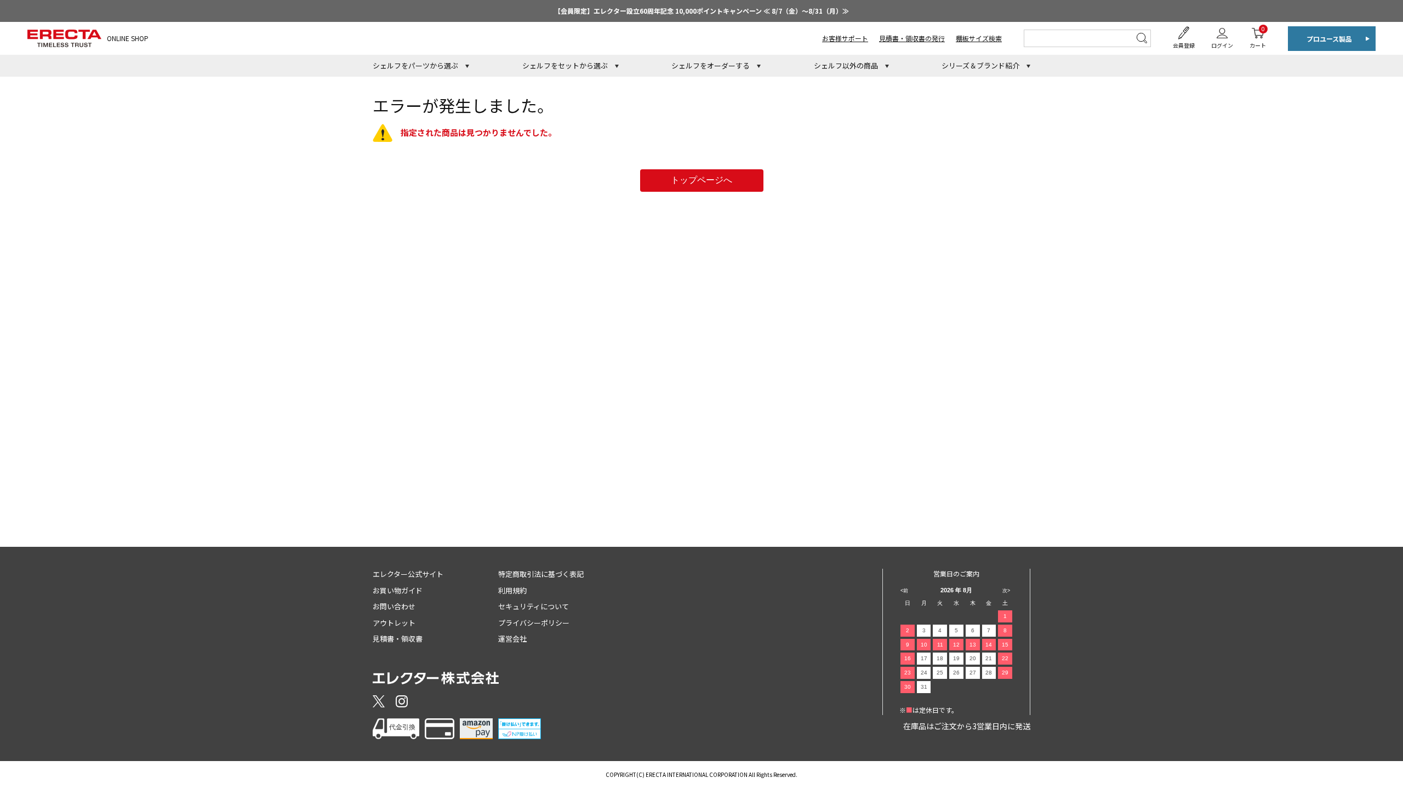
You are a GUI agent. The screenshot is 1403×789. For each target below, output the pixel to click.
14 (988, 645)
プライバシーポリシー (533, 623)
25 (940, 673)
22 (1005, 658)
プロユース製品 (1329, 38)
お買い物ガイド (398, 590)
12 (956, 645)
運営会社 (512, 638)
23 (907, 673)
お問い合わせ (394, 606)
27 (972, 673)
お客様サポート (845, 38)
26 (956, 673)
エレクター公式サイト (408, 574)
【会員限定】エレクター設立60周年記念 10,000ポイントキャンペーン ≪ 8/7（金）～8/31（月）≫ (701, 10)
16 (907, 658)
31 (924, 687)
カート (1258, 37)
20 (972, 658)
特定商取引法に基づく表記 (541, 574)
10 (924, 645)
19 (956, 658)
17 (924, 658)
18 (940, 658)
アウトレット (394, 623)
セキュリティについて (533, 606)
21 (988, 658)
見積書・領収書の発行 (912, 38)
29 (1005, 673)
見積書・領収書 (398, 638)
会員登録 (1184, 45)
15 (1005, 645)
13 (972, 645)
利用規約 (512, 590)
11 (940, 645)
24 (924, 673)
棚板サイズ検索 (979, 38)
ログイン (1222, 45)
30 (907, 687)
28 (988, 673)
